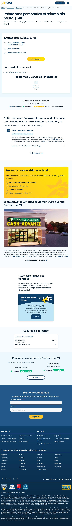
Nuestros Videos (6, 436)
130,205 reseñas (14, 107)
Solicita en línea (36, 59)
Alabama (4, 455)
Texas (56, 458)
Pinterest (14, 479)
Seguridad (57, 436)
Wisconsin (57, 463)
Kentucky (22, 460)
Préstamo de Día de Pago (21, 256)
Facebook (2, 479)
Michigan (19, 8)
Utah (56, 460)
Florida (3, 463)
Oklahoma (40, 463)
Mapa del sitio (59, 442)
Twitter (18, 479)
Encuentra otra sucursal (16, 53)
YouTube (10, 479)
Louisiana (22, 463)
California (4, 458)
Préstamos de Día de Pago (22, 130)
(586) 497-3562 (13, 48)
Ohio (38, 460)
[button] (36, 344)
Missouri (39, 455)
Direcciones (37, 153)
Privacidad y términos (49, 479)
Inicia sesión (60, 3)
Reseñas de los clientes (9, 442)
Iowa (20, 455)
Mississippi (22, 469)
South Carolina (42, 469)
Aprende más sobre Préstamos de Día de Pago (29, 144)
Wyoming (57, 466)
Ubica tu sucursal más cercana (44, 440)
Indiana (3, 469)
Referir (36, 317)
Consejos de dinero (25, 436)
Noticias (21, 439)
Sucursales (10, 8)
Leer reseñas (36, 377)
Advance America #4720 (24, 337)
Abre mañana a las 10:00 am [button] (14, 72)
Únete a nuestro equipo (9, 439)
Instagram (6, 479)
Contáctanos (41, 436)
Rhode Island (41, 466)
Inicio (3, 8)
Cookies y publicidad (65, 479)
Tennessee (57, 455)
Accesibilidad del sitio (61, 439)
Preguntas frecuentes (44, 444)
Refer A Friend (23, 442)
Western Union (62, 256)
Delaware (4, 460)
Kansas (21, 458)
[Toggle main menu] (68, 3)
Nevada (39, 458)
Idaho (3, 466)
